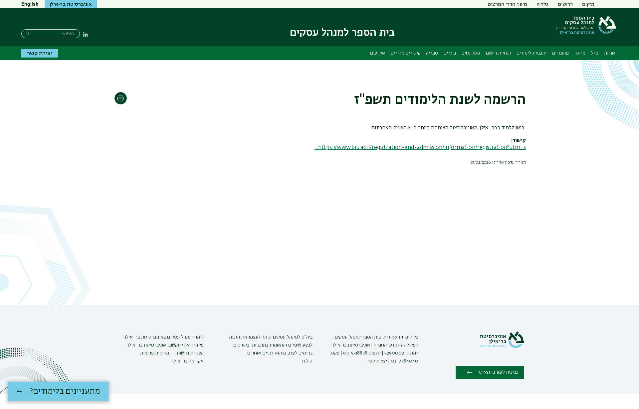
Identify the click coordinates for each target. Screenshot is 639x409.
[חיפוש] (27, 33)
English (30, 3)
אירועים (377, 53)
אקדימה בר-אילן (188, 361)
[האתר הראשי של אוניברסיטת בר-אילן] (502, 346)
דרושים (565, 3)
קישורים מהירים (406, 53)
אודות (609, 53)
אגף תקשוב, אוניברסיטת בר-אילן (158, 345)
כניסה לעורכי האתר (498, 372)
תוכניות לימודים (531, 53)
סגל (594, 53)
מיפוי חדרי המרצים (507, 3)
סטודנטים (471, 53)
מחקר (579, 53)
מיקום (588, 3)
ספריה (432, 53)
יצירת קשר (39, 53)
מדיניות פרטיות (154, 353)
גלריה (542, 3)
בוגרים (450, 53)
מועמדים (560, 53)
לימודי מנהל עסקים (185, 337)
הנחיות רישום (498, 53)
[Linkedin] (86, 34)
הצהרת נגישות (189, 353)
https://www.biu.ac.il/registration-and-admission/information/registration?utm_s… (420, 147)
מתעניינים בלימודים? (65, 391)
